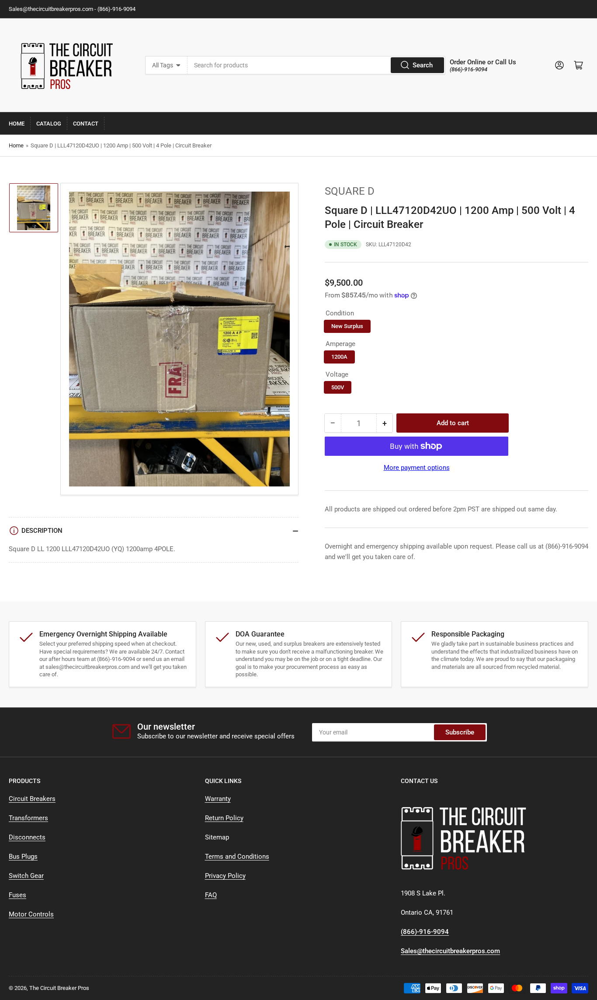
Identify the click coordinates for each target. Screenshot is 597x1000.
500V (337, 387)
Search (423, 65)
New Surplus (347, 326)
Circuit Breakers (32, 799)
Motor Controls (31, 914)
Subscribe (459, 732)
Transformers (28, 818)
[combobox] (316, 65)
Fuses (17, 895)
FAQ (211, 895)
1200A (339, 356)
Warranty (218, 799)
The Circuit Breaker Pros (59, 988)
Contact (85, 123)
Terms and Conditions (237, 856)
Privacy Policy (225, 876)
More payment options (417, 468)
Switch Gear (26, 876)
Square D (350, 191)
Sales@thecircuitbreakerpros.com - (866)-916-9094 (72, 9)
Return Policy (224, 818)
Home (16, 123)
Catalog (48, 123)
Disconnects (27, 837)
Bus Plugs (23, 856)
